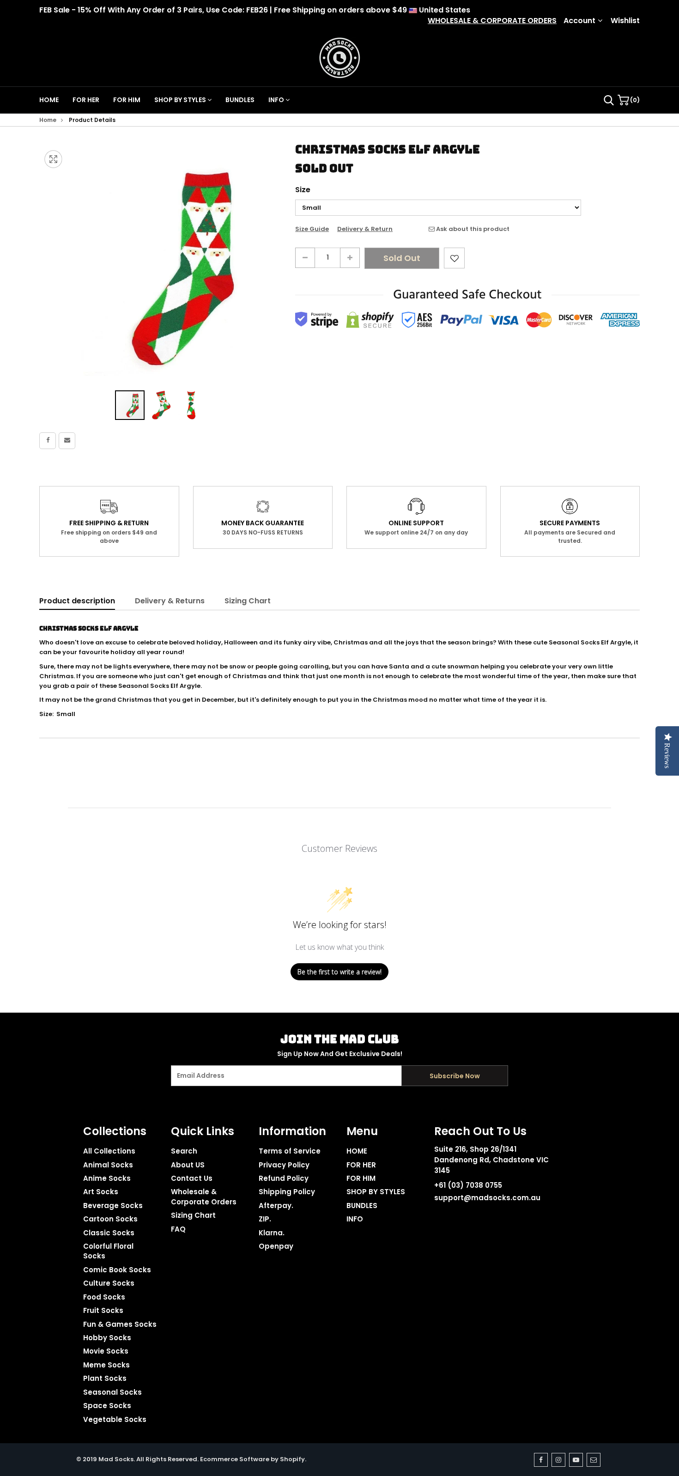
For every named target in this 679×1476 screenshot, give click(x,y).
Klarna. (272, 1233)
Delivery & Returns (170, 600)
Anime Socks (107, 1178)
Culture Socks (108, 1283)
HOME (49, 99)
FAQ (178, 1229)
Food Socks (104, 1297)
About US (188, 1165)
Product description (77, 600)
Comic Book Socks (117, 1270)
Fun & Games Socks (120, 1324)
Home (47, 120)
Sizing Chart (247, 600)
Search (184, 1151)
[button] (161, 405)
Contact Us (191, 1178)
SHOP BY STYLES (180, 99)
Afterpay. (276, 1205)
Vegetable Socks (114, 1419)
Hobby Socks (107, 1337)
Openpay (276, 1246)
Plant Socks (105, 1378)
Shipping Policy (287, 1192)
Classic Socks (108, 1233)
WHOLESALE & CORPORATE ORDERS (492, 21)
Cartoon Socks (110, 1219)
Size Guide (312, 229)
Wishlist (625, 21)
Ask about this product (472, 229)
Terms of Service (290, 1151)
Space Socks (107, 1405)
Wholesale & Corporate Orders (203, 1196)
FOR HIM (126, 99)
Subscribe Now (455, 1076)
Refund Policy (284, 1178)
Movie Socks (105, 1351)
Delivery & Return (365, 229)
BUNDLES (240, 99)
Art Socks (100, 1192)
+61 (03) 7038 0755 (468, 1185)
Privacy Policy (284, 1165)
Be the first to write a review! (339, 971)
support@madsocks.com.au (487, 1198)
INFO (276, 99)
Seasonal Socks (112, 1392)
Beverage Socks (113, 1205)
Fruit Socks (103, 1310)
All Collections (109, 1151)
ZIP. (265, 1219)
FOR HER (86, 99)
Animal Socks (108, 1165)
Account (579, 21)
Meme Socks (106, 1365)
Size (302, 190)
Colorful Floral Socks (108, 1251)
